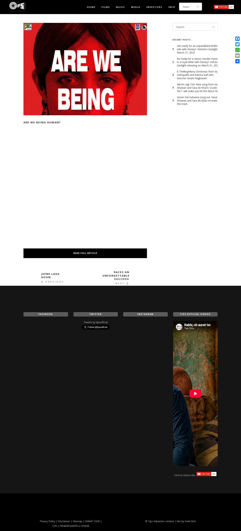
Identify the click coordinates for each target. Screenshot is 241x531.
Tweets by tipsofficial (95, 322)
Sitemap (77, 521)
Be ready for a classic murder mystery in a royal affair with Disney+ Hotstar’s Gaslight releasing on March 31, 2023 (198, 62)
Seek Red (190, 521)
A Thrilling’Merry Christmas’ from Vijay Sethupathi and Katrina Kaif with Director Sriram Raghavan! (198, 75)
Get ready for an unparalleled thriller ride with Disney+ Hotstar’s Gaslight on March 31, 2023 (199, 49)
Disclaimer (64, 521)
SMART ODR (92, 521)
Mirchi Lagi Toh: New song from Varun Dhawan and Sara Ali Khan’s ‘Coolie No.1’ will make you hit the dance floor (199, 88)
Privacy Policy (47, 521)
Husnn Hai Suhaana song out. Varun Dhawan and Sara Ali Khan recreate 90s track (197, 101)
